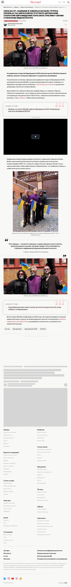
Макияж (6, 460)
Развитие (40, 430)
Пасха (39, 480)
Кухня (6, 518)
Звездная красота (9, 438)
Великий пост (41, 477)
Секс (5, 537)
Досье (5, 440)
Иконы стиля (7, 488)
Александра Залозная (15, 23)
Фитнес (6, 474)
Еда (5, 523)
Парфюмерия (8, 471)
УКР (60, 2)
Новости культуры (42, 512)
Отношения (8, 532)
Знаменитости (8, 435)
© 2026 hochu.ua (8, 583)
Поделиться (65, 24)
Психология (40, 438)
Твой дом (7, 501)
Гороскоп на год (41, 529)
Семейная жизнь (8, 540)
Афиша (40, 507)
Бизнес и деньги (42, 432)
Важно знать (41, 440)
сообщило (22, 98)
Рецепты (6, 520)
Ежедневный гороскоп (43, 534)
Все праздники (41, 483)
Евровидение (17, 329)
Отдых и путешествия (43, 452)
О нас (6, 556)
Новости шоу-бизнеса (11, 21)
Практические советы (10, 486)
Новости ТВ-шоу (42, 492)
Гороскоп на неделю (43, 523)
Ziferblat (43, 329)
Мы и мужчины (8, 534)
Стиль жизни (42, 447)
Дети (5, 543)
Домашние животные (10, 506)
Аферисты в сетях (42, 500)
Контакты (7, 553)
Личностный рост (42, 435)
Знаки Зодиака (41, 532)
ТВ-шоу (40, 489)
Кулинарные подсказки (10, 526)
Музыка (6, 443)
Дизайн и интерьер (9, 503)
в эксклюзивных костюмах (44, 84)
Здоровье (6, 469)
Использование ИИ (44, 556)
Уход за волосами (9, 458)
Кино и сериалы (41, 509)
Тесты (39, 455)
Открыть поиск (68, 2)
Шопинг (6, 494)
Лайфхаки (7, 511)
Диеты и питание (9, 466)
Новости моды (8, 483)
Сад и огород (7, 508)
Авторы (7, 551)
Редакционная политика (46, 553)
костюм (7, 329)
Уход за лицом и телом (10, 455)
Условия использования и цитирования (52, 559)
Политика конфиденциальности (49, 551)
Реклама (7, 559)
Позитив (39, 458)
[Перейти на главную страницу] (35, 2)
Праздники (41, 467)
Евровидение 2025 (31, 329)
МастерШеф (41, 497)
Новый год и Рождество (44, 472)
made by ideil (62, 583)
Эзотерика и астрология (44, 449)
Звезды (6, 430)
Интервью (7, 446)
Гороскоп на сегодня (43, 520)
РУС (64, 2)
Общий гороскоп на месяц (44, 526)
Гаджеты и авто (41, 460)
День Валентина (42, 469)
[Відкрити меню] (2, 2)
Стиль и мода (9, 481)
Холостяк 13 (40, 495)
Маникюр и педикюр (9, 463)
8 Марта (39, 475)
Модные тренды (8, 491)
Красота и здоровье (11, 452)
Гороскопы (41, 518)
